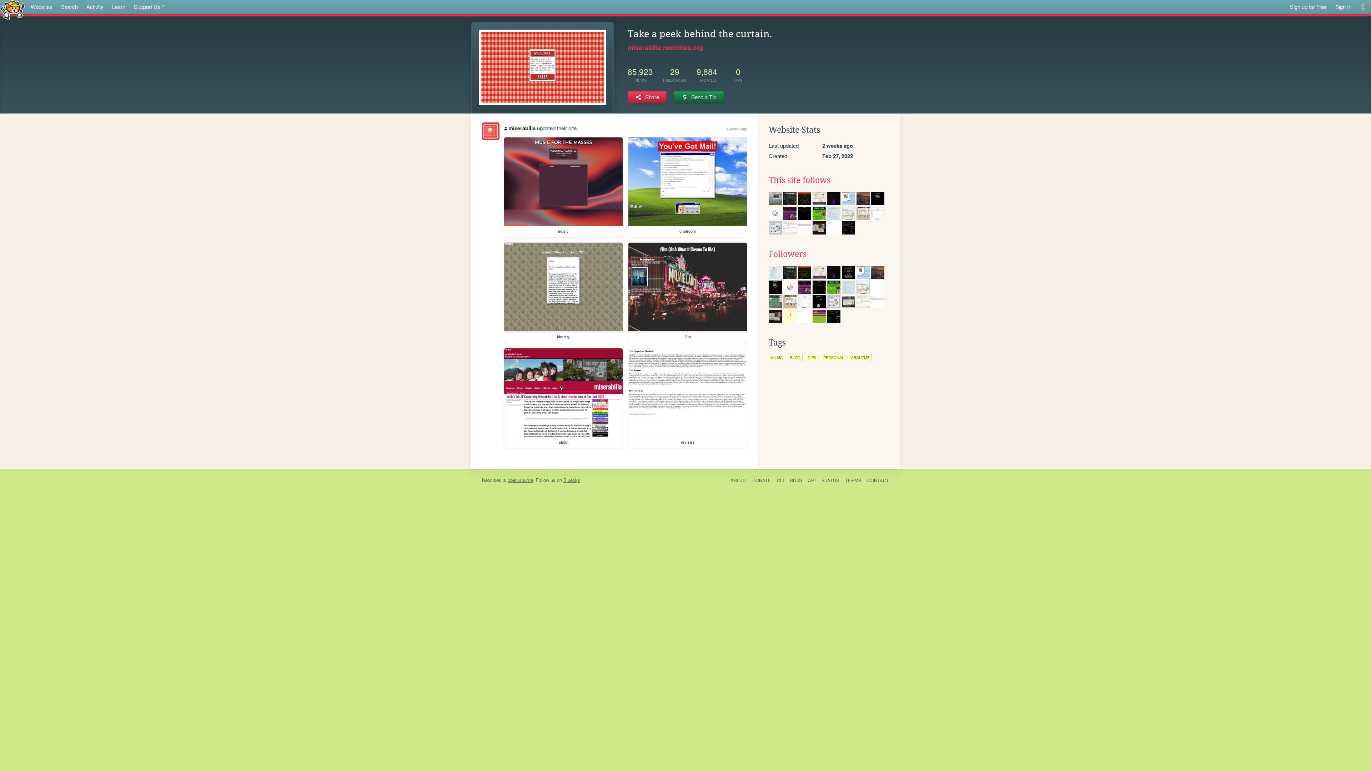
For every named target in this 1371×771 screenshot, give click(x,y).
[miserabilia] (490, 131)
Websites (41, 6)
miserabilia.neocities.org (665, 47)
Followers (788, 254)
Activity (95, 6)
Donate (761, 480)
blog (795, 357)
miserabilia (522, 128)
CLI (780, 480)
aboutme (860, 357)
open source (520, 480)
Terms (853, 480)
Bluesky (571, 480)
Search (69, 6)
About (738, 480)
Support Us (147, 6)
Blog (796, 480)
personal (833, 357)
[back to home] (13, 10)
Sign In (1343, 6)
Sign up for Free (1308, 6)
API (812, 480)
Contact (878, 480)
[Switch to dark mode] (1363, 7)
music (776, 357)
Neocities (491, 480)
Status (830, 480)
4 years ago (737, 128)
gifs (812, 357)
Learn (118, 6)
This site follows (799, 180)
